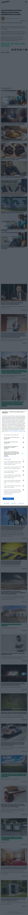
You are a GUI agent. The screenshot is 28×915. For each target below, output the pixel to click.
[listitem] (14, 435)
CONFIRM (8, 498)
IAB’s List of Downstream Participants (15, 431)
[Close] (25, 412)
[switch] (23, 438)
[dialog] (14, 457)
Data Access (14, 503)
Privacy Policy (21, 503)
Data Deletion (6, 503)
